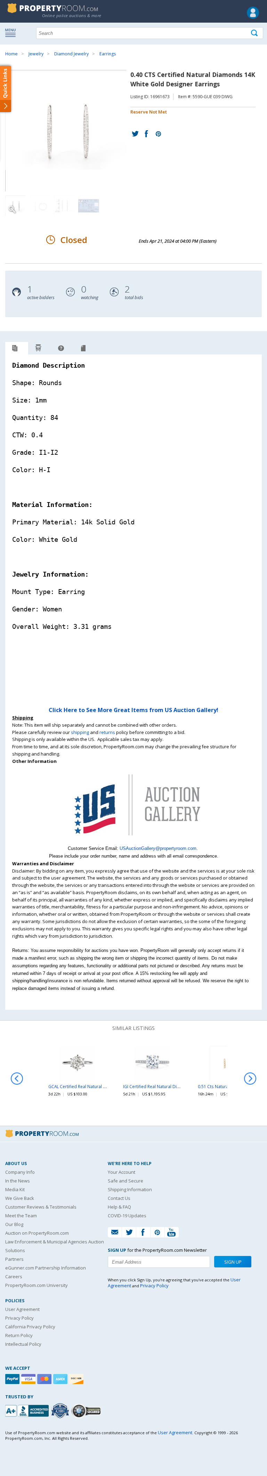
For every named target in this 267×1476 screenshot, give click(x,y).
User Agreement (22, 1309)
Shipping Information (130, 1189)
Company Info (20, 1172)
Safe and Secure (125, 1181)
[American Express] (61, 1379)
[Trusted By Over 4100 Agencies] (60, 1411)
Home (11, 54)
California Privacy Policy (30, 1326)
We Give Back (19, 1198)
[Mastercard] (45, 1379)
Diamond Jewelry (71, 54)
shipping (80, 732)
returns (107, 732)
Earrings (107, 54)
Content (7, 88)
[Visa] (29, 1379)
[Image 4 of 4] (88, 205)
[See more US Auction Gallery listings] (133, 841)
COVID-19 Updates (127, 1215)
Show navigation (12, 32)
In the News (17, 1181)
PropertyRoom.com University (36, 1285)
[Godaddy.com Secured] (87, 1411)
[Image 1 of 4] (67, 131)
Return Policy (19, 1335)
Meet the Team (21, 1215)
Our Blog (14, 1224)
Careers (13, 1276)
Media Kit (15, 1189)
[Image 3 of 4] (64, 205)
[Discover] (77, 1379)
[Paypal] (13, 1379)
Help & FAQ (119, 1207)
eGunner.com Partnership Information (45, 1268)
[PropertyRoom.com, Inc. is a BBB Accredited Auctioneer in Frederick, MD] (27, 1410)
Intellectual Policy (23, 1344)
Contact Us (119, 1198)
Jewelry (36, 54)
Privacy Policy (19, 1318)
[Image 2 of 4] (40, 205)
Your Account (121, 1172)
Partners (14, 1259)
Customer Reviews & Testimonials (40, 1207)
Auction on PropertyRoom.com (37, 1233)
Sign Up (233, 1262)
